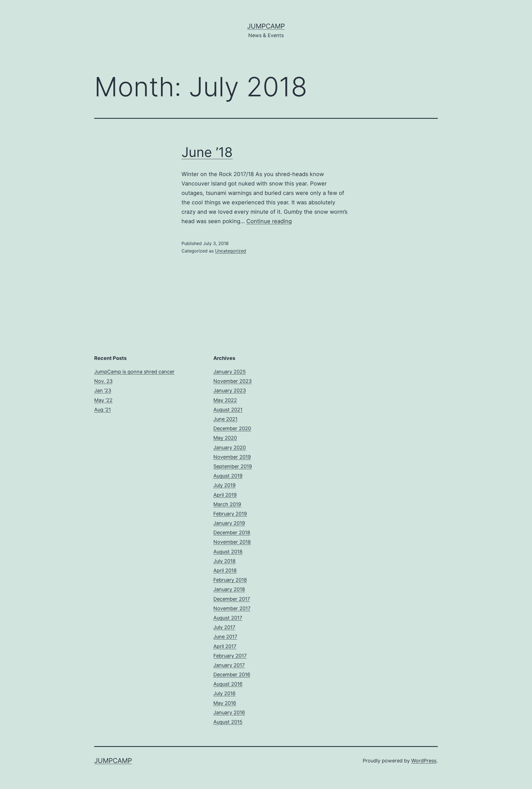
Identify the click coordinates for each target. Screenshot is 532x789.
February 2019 (230, 514)
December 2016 (231, 674)
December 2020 (232, 428)
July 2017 (224, 627)
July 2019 (224, 485)
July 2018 (224, 561)
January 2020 (229, 447)
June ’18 (207, 152)
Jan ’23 (102, 390)
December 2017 (231, 599)
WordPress (423, 761)
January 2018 (229, 589)
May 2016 (224, 703)
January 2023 (229, 390)
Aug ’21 (102, 409)
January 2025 (229, 372)
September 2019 (232, 466)
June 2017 (225, 637)
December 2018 (231, 532)
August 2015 (227, 722)
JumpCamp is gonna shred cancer (134, 372)
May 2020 (225, 438)
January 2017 (229, 665)
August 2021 (227, 409)
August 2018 (227, 552)
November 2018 (232, 542)
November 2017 (231, 608)
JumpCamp (266, 26)
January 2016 (229, 712)
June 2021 (225, 419)
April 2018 (225, 570)
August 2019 (227, 476)
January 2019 (229, 523)
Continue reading (269, 221)
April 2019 (225, 495)
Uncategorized (230, 251)
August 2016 (227, 684)
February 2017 (230, 656)
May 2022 (225, 400)
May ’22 (103, 400)
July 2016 (224, 693)
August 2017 (227, 618)
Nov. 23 (103, 381)
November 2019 (232, 457)
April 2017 (224, 646)
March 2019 (227, 504)
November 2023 (232, 381)
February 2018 (230, 580)
